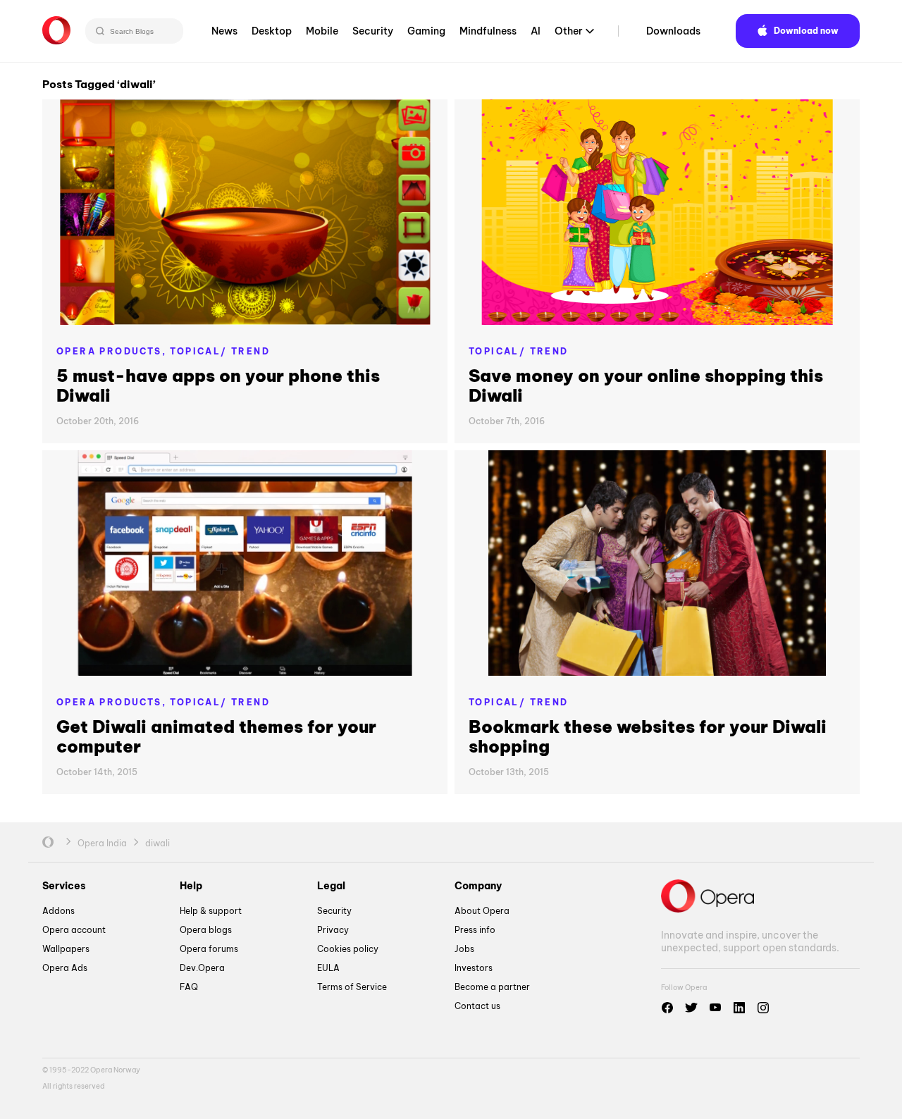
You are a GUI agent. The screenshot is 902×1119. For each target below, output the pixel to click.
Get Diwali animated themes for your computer (216, 736)
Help (191, 885)
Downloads (673, 31)
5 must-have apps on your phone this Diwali (218, 385)
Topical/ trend (220, 351)
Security (372, 31)
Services (64, 885)
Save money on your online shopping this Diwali (646, 385)
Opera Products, (113, 351)
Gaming (426, 31)
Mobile (322, 31)
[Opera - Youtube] (715, 1007)
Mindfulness (488, 31)
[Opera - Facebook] (667, 1007)
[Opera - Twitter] (691, 1007)
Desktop (272, 31)
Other (569, 31)
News (224, 31)
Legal (331, 885)
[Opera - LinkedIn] (739, 1007)
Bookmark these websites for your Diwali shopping (648, 736)
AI (535, 31)
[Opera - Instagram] (763, 1007)
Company (478, 885)
